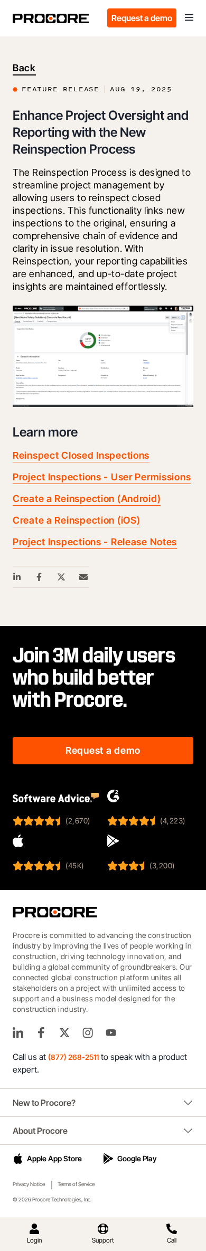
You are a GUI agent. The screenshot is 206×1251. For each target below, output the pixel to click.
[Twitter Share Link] (62, 577)
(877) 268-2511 (73, 1057)
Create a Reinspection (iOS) (76, 520)
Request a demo (141, 18)
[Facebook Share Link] (39, 577)
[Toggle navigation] (189, 18)
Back (24, 67)
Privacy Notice (29, 1184)
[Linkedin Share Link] (17, 577)
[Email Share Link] (84, 577)
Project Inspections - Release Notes (95, 541)
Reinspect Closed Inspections (81, 455)
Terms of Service (76, 1184)
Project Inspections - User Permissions (102, 476)
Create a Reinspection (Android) (87, 498)
